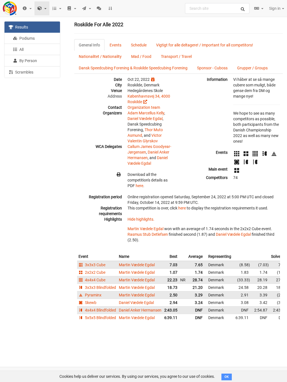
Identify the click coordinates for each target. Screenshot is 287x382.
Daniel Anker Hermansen (140, 310)
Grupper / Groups (252, 68)
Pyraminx (92, 295)
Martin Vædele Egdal (145, 229)
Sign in (275, 8)
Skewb (90, 302)
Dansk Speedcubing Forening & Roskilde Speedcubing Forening (133, 68)
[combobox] (217, 8)
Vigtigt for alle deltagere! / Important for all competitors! (204, 45)
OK (226, 377)
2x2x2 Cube (94, 272)
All (21, 49)
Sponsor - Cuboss (212, 68)
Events (115, 45)
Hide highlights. (141, 219)
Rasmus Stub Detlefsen (148, 234)
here (139, 185)
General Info (89, 45)
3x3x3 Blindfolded (100, 287)
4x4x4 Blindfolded (100, 310)
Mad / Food (141, 56)
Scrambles (23, 72)
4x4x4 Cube (94, 280)
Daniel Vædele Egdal (145, 118)
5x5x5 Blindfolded (100, 317)
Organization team (144, 107)
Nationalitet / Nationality (100, 56)
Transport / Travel (176, 56)
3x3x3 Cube (94, 265)
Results (21, 27)
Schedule (139, 45)
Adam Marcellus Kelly (146, 113)
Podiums (26, 38)
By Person (27, 60)
